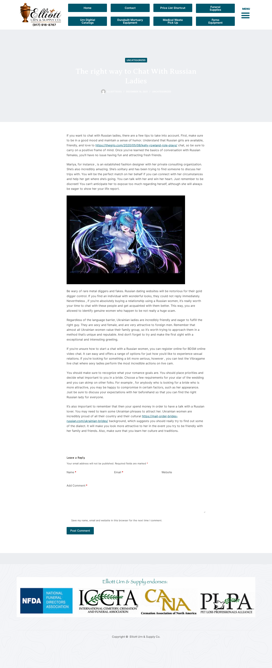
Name (71, 472)
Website (167, 472)
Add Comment (77, 485)
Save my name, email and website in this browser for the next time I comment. (116, 520)
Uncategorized (136, 60)
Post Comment (80, 530)
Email (118, 472)
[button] (245, 15)
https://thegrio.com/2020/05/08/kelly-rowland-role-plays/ (136, 145)
